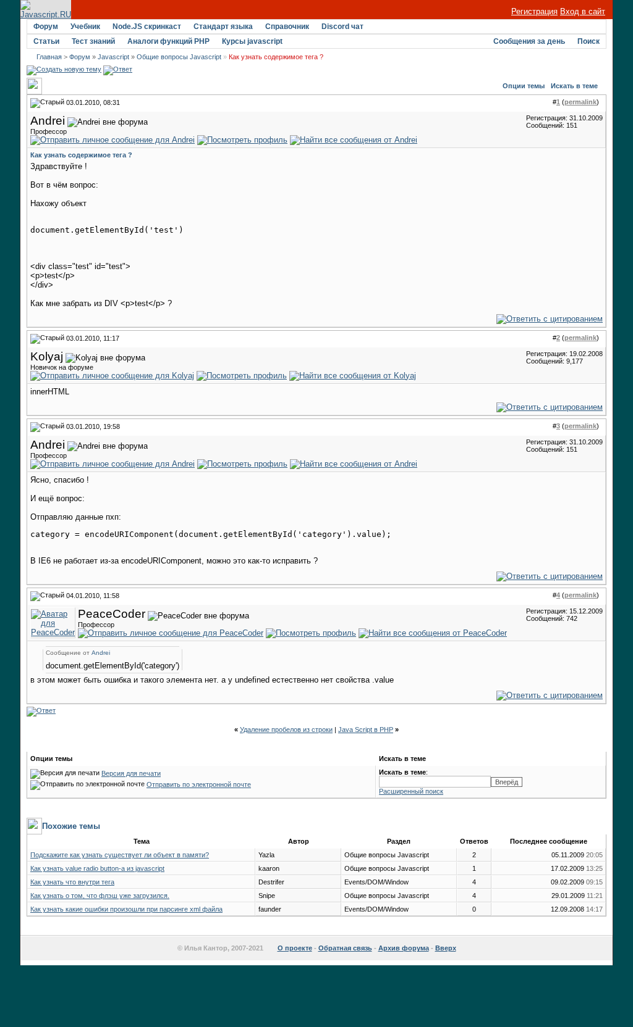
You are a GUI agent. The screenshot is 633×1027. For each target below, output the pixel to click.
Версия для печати (131, 773)
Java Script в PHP (365, 729)
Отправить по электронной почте (199, 784)
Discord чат (342, 26)
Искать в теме (574, 85)
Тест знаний (93, 41)
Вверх (445, 948)
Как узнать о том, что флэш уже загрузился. (99, 895)
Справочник (287, 26)
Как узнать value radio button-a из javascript (97, 868)
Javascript (113, 56)
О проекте (295, 948)
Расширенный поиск (411, 791)
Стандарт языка (223, 26)
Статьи (46, 41)
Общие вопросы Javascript (179, 56)
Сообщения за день (529, 41)
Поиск (588, 41)
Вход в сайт (582, 11)
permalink (580, 102)
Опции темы (524, 85)
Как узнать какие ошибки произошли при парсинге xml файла (126, 909)
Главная (49, 56)
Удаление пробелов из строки (286, 729)
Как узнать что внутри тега (72, 882)
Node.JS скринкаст (147, 26)
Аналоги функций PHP (168, 41)
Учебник (85, 26)
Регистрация (534, 11)
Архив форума (403, 948)
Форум (45, 26)
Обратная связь (345, 948)
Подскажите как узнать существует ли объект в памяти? (119, 855)
